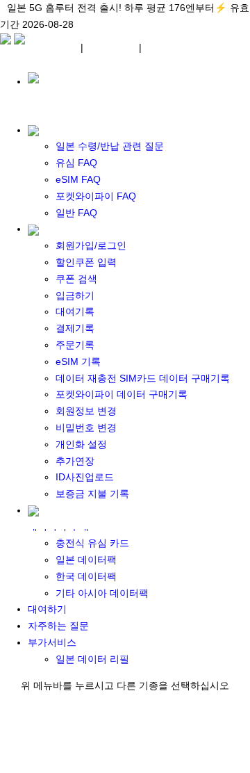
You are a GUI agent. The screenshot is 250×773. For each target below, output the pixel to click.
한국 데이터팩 (86, 576)
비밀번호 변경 (86, 427)
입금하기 (75, 295)
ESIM (160, 46)
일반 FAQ (76, 212)
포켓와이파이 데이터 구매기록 (122, 394)
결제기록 (75, 328)
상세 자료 (98, 24)
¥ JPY (61, 46)
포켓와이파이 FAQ (96, 196)
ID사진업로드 (85, 476)
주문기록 (75, 344)
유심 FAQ (76, 162)
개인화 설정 (81, 444)
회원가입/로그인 (91, 245)
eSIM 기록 (78, 361)
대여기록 (75, 311)
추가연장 (75, 460)
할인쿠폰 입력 (86, 262)
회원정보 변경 (86, 410)
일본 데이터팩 (86, 559)
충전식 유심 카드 (92, 542)
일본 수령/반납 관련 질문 (110, 146)
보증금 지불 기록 (92, 493)
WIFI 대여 (111, 46)
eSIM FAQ (78, 179)
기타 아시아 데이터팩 (102, 593)
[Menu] (7, 46)
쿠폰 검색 (76, 278)
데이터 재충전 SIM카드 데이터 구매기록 (143, 378)
